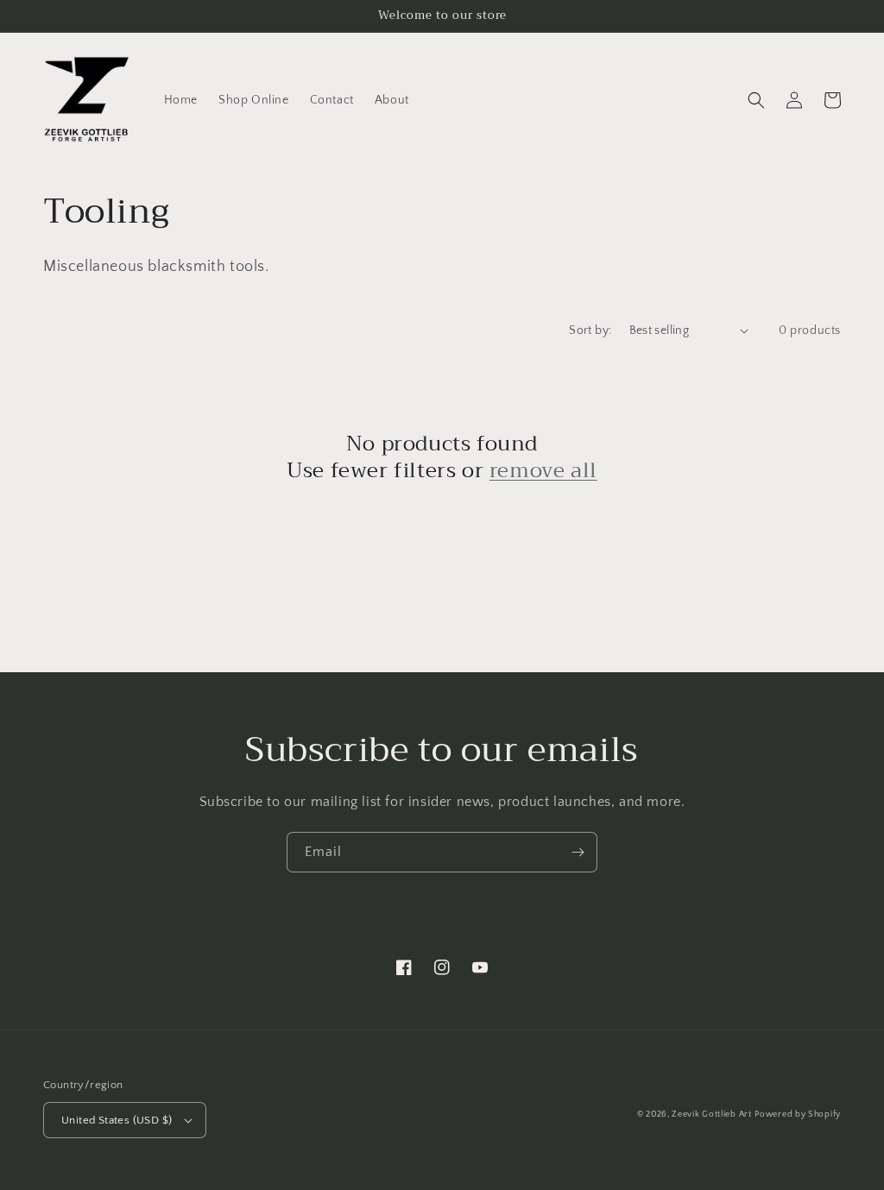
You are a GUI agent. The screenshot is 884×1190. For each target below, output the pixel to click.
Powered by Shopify (798, 1114)
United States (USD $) (116, 1120)
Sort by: (590, 330)
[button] (756, 100)
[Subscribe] (578, 852)
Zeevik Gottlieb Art (711, 1114)
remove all (543, 470)
